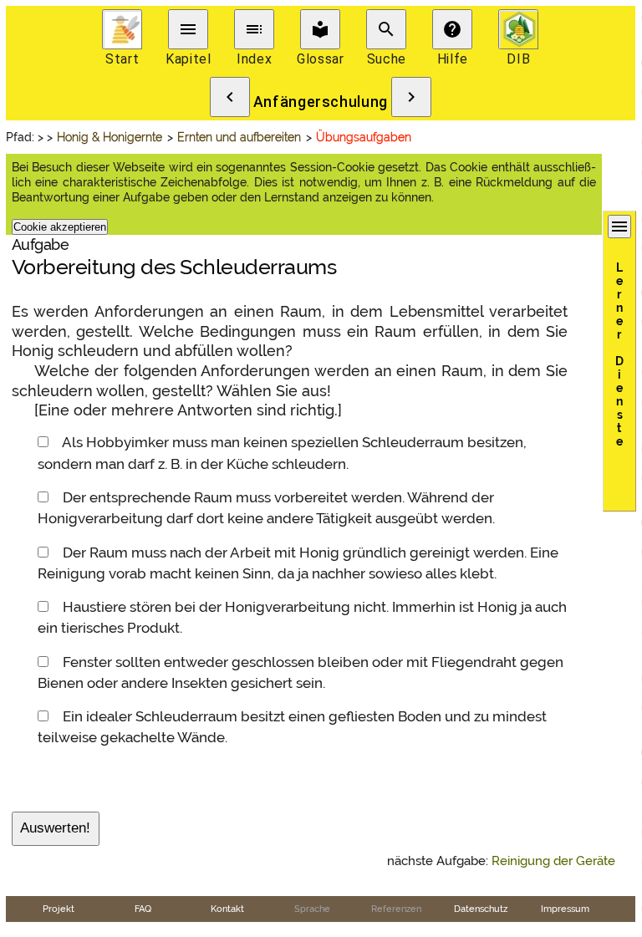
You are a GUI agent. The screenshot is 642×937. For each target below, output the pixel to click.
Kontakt (227, 908)
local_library (320, 29)
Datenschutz (480, 908)
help (452, 29)
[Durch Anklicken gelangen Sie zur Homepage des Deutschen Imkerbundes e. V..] (518, 29)
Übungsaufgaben (363, 137)
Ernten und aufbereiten (239, 137)
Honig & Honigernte (109, 137)
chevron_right (411, 97)
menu (188, 29)
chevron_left (230, 97)
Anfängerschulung (320, 102)
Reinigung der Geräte (553, 860)
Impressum (565, 908)
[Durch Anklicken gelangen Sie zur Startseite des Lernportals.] (122, 29)
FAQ (143, 908)
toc (254, 29)
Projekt (58, 908)
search (386, 29)
